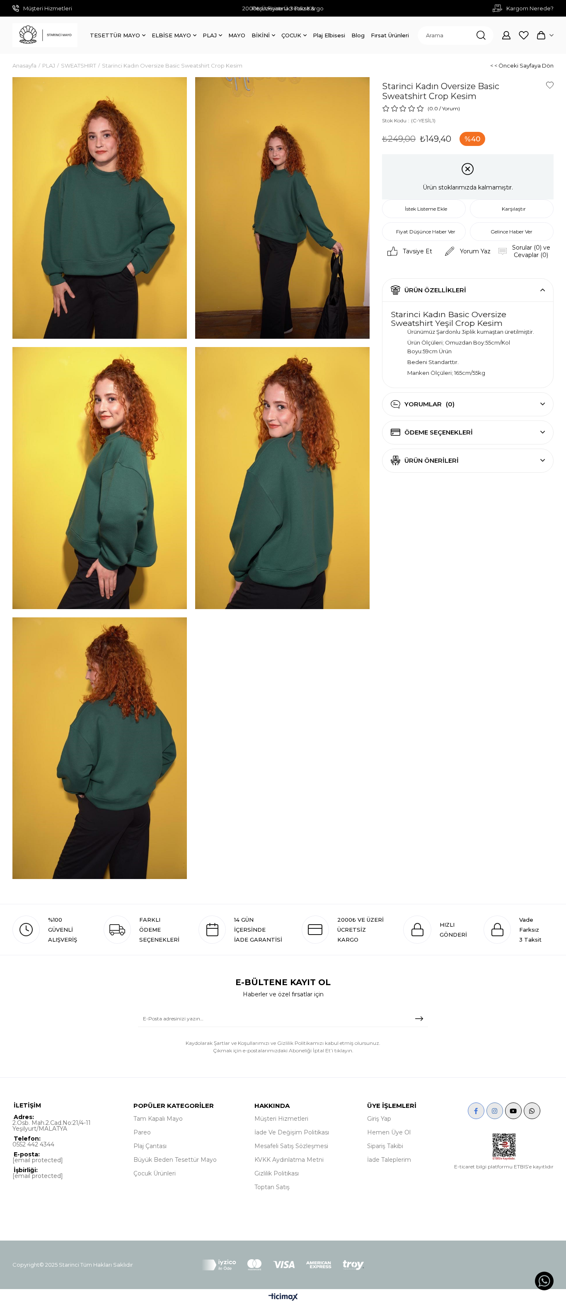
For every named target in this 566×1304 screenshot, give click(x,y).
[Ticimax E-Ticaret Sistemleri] (283, 1297)
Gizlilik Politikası (276, 1173)
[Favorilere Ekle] (550, 85)
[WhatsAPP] (532, 1110)
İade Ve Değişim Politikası (291, 1132)
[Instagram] (494, 1110)
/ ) (449, 108)
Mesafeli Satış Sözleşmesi (291, 1146)
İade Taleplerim (389, 1159)
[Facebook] (476, 1110)
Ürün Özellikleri (435, 290)
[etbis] (504, 1147)
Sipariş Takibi (385, 1146)
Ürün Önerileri (431, 460)
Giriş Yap (379, 1118)
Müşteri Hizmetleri (281, 1118)
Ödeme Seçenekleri (438, 432)
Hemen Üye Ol (389, 1132)
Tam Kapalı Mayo (158, 1118)
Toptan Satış (272, 1187)
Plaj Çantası (150, 1146)
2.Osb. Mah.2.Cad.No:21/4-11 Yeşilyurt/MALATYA (51, 1125)
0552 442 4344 (33, 1144)
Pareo (142, 1132)
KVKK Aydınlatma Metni (289, 1159)
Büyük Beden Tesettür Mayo (175, 1159)
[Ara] (481, 35)
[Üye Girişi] (506, 35)
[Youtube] (513, 1110)
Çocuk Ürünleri (154, 1173)
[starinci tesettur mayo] (44, 35)
